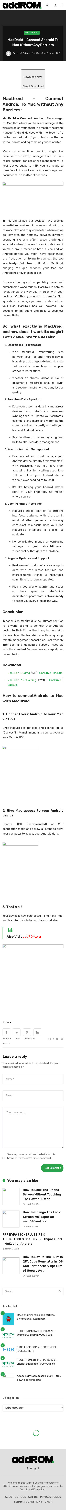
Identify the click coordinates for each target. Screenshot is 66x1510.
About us (11, 1496)
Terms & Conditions (28, 1501)
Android (7, 1038)
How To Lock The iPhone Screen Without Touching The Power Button (42, 1194)
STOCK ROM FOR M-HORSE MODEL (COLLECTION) (37, 1349)
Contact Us (29, 1496)
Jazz (15, 53)
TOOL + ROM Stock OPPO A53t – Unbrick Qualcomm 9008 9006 (36, 1333)
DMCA (48, 1501)
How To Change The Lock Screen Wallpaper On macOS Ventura (41, 1216)
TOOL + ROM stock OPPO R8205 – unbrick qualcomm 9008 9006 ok (37, 1361)
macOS (6, 1043)
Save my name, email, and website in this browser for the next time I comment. (31, 1156)
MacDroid (30, 1038)
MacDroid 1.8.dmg (18, 673)
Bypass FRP (31, 32)
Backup (57, 673)
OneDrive (45, 673)
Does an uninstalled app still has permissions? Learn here (36, 1316)
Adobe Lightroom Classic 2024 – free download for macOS (39, 1377)
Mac (18, 1038)
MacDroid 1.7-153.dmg (21, 680)
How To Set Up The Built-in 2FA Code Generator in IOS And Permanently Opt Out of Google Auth (43, 1263)
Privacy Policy (50, 1496)
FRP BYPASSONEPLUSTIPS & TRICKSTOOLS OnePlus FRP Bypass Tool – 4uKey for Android (32, 1239)
